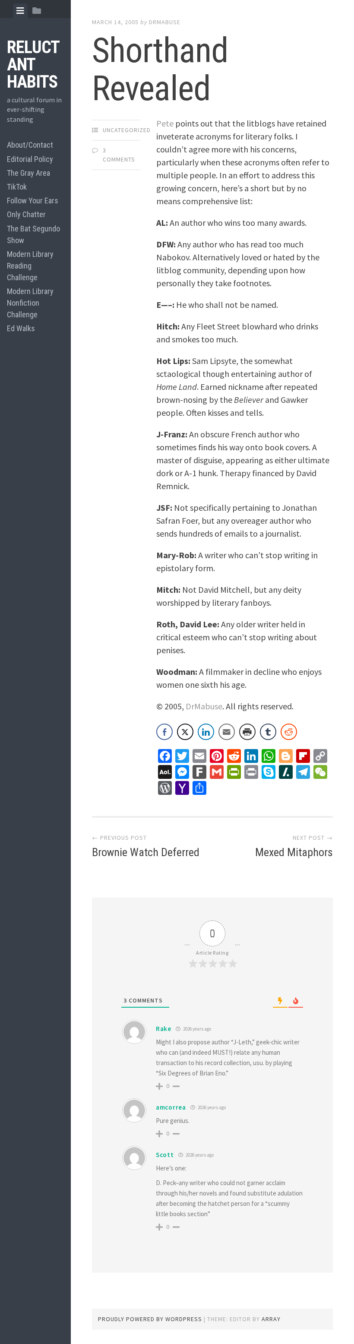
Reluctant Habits (33, 64)
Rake (163, 1029)
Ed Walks (21, 328)
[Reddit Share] (289, 732)
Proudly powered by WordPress (150, 1319)
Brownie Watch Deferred (145, 852)
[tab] (20, 10)
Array (271, 1319)
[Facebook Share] (164, 732)
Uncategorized (127, 130)
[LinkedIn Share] (206, 732)
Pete (165, 123)
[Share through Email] (226, 732)
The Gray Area (28, 172)
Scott (165, 1155)
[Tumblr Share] (268, 732)
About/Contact (30, 144)
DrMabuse (164, 22)
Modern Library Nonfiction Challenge (30, 303)
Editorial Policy (30, 159)
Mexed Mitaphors (294, 852)
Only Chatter (26, 214)
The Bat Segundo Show (33, 234)
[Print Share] (247, 732)
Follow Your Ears (32, 200)
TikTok (17, 186)
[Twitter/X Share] (185, 732)
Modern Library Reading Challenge (30, 266)
